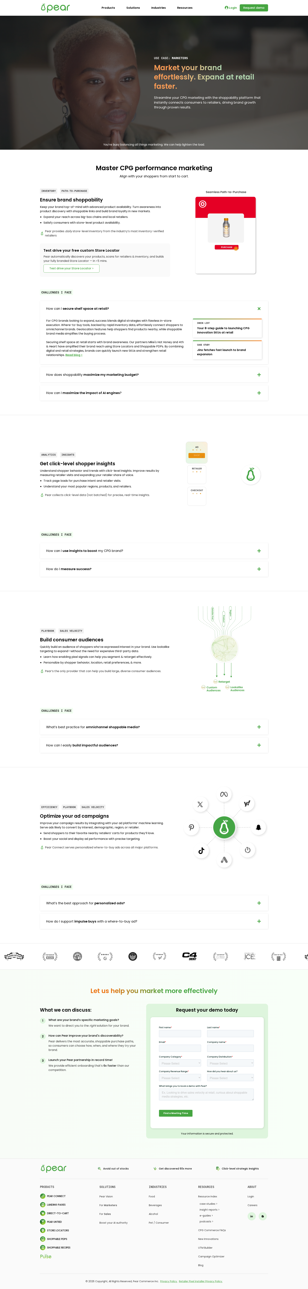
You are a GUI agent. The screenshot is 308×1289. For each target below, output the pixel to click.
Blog (200, 1265)
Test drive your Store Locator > (71, 268)
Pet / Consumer (159, 1223)
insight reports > (210, 1209)
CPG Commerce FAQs (212, 1230)
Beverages (155, 1205)
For (108, 1205)
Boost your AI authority (113, 1223)
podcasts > (206, 1221)
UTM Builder (205, 1248)
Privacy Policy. (169, 1281)
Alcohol (153, 1214)
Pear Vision (106, 1196)
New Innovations (208, 1239)
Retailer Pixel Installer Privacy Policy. (201, 1281)
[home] (56, 8)
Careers (252, 1205)
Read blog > (74, 355)
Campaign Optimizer (211, 1256)
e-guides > (206, 1215)
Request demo (254, 8)
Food (152, 1196)
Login (251, 1196)
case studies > (208, 1204)
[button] (108, 7)
